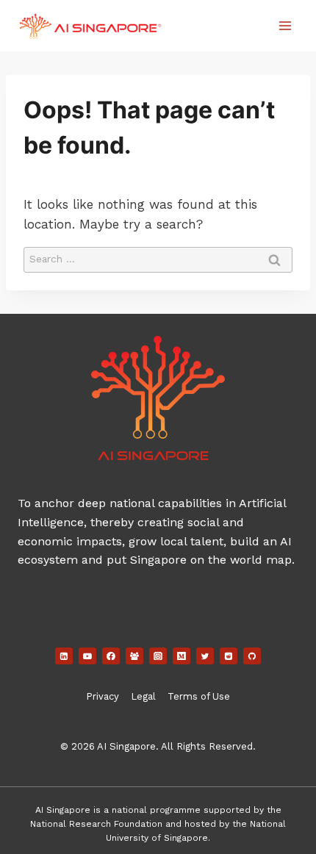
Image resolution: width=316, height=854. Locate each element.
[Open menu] (284, 25)
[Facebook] (111, 656)
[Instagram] (158, 656)
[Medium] (181, 656)
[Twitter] (205, 656)
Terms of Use (199, 696)
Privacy (102, 696)
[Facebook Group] (134, 656)
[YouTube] (87, 656)
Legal (143, 696)
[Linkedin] (64, 656)
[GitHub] (252, 656)
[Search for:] (158, 258)
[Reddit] (228, 656)
